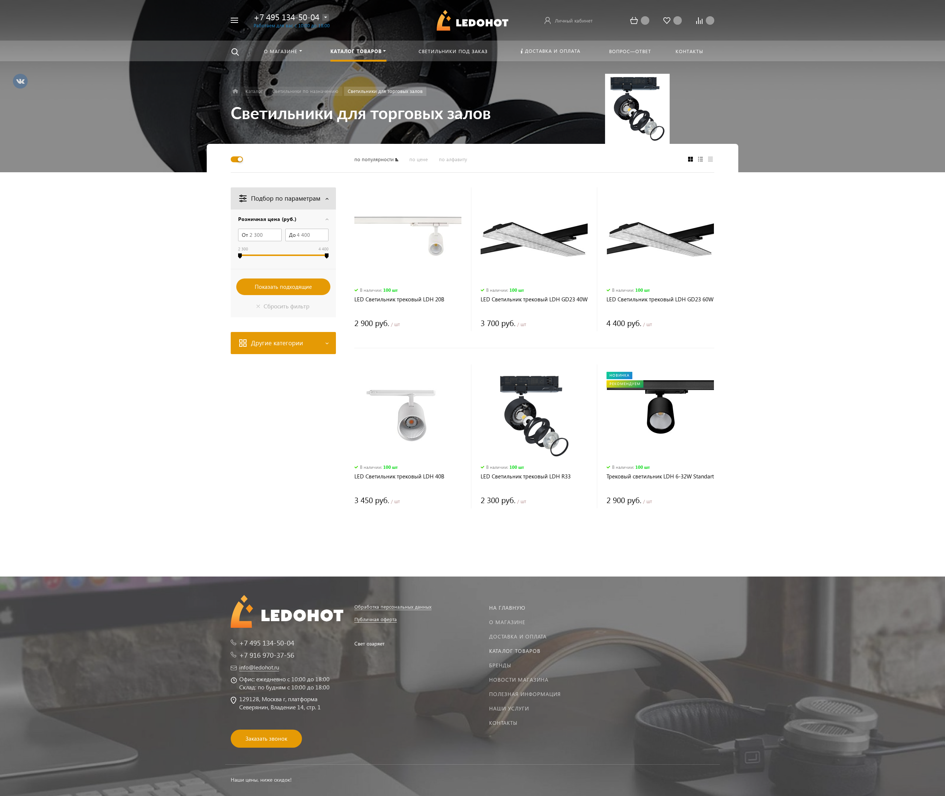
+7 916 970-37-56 (266, 655)
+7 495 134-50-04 (286, 17)
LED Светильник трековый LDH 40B (399, 476)
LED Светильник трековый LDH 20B (399, 299)
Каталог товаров (514, 650)
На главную (507, 607)
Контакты (503, 722)
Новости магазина (519, 679)
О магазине (507, 622)
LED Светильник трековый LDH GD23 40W (534, 299)
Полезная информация (525, 694)
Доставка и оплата (518, 636)
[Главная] (235, 91)
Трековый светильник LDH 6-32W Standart (660, 476)
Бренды (500, 665)
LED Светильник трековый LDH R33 (526, 476)
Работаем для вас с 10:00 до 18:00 (292, 25)
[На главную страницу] (472, 19)
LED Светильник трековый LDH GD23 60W (660, 299)
